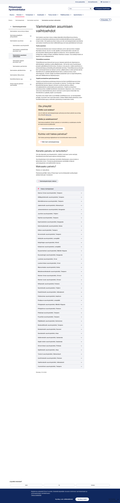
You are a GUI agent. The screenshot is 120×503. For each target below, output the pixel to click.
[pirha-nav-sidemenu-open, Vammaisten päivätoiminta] (31, 71)
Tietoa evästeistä (36, 495)
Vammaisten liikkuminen (17, 75)
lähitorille (48, 115)
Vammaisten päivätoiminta (17, 70)
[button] (26, 485)
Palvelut (19, 15)
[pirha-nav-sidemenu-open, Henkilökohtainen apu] (31, 79)
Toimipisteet (29, 15)
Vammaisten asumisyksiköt (21, 45)
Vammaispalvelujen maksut (47, 181)
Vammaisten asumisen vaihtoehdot (19, 55)
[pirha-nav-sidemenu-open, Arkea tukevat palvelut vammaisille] (31, 84)
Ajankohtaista (78, 15)
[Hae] (90, 8)
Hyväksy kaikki (82, 499)
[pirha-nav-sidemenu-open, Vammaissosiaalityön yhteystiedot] (31, 36)
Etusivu (12, 15)
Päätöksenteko (65, 15)
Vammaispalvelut (19, 20)
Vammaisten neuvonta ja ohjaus (19, 31)
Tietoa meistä (52, 15)
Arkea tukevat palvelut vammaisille (16, 84)
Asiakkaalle (40, 15)
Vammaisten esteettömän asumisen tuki (20, 50)
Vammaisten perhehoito (20, 66)
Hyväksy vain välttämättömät (64, 499)
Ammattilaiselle (92, 2)
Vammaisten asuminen (33, 20)
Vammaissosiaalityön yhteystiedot (16, 36)
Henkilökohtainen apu (16, 79)
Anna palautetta (80, 2)
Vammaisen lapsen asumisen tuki (18, 61)
